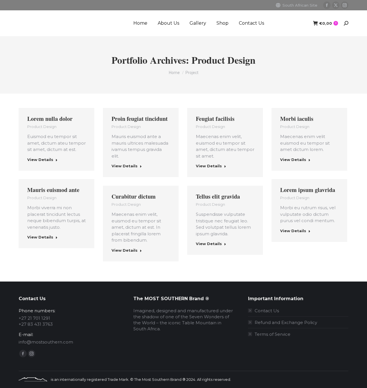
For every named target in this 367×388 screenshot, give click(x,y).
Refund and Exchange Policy (286, 322)
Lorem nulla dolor (50, 119)
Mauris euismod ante (53, 190)
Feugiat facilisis (215, 119)
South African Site (299, 5)
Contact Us (267, 310)
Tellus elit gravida (218, 196)
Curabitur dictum (134, 196)
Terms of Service (272, 334)
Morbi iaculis (296, 119)
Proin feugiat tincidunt (140, 119)
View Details (40, 159)
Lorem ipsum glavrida (307, 190)
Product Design (41, 126)
